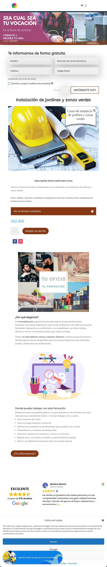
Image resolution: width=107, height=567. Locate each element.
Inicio (13, 198)
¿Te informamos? (25, 453)
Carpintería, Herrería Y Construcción (61, 198)
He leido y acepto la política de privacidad (31, 83)
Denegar (53, 549)
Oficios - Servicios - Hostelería (30, 198)
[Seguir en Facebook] (15, 241)
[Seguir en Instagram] (20, 241)
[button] (102, 520)
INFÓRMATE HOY (85, 90)
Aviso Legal (72, 563)
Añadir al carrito (35, 231)
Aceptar (53, 541)
